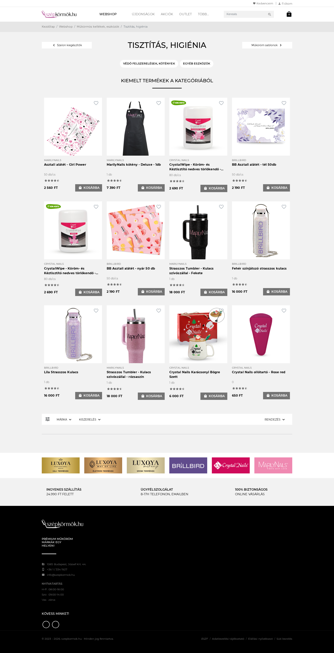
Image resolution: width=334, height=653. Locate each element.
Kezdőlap (48, 26)
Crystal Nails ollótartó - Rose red (258, 372)
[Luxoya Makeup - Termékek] (146, 465)
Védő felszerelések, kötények (149, 63)
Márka (64, 419)
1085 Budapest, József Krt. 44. (66, 564)
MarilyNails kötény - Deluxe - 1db (134, 164)
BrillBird (239, 160)
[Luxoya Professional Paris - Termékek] (61, 465)
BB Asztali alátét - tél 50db (254, 164)
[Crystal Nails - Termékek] (231, 465)
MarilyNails (52, 160)
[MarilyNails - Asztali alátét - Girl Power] (73, 131)
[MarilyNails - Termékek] (273, 465)
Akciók (167, 14)
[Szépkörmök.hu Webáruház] (64, 14)
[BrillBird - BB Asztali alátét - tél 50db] (261, 126)
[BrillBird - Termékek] (188, 465)
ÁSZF (204, 638)
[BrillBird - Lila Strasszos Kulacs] (73, 334)
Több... (203, 14)
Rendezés (275, 419)
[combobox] (245, 14)
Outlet (185, 14)
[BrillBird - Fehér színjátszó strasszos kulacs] (261, 230)
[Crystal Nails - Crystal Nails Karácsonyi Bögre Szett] (198, 334)
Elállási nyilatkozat (260, 638)
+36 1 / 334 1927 (57, 569)
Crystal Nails (179, 160)
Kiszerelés (90, 419)
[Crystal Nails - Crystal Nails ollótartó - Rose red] (261, 334)
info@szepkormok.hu (61, 574)
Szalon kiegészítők (67, 45)
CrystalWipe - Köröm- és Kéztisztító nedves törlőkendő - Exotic (70, 273)
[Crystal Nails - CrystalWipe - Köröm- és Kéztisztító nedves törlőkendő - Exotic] (73, 230)
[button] (46, 624)
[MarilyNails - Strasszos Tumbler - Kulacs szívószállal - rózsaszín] (136, 339)
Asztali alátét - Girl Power (65, 164)
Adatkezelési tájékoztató (228, 638)
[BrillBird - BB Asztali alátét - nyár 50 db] (136, 230)
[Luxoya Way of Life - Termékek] (103, 465)
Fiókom (285, 3)
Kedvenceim (263, 3)
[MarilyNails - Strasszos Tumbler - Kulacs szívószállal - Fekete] (198, 235)
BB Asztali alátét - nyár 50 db (131, 268)
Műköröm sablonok (267, 45)
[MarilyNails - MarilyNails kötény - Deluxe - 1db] (136, 131)
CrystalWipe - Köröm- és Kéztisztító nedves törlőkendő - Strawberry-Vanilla (195, 169)
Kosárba (89, 188)
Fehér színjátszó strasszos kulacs (259, 268)
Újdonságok (143, 14)
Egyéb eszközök (196, 63)
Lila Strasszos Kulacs (61, 372)
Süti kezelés (284, 638)
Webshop (108, 14)
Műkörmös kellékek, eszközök (98, 26)
